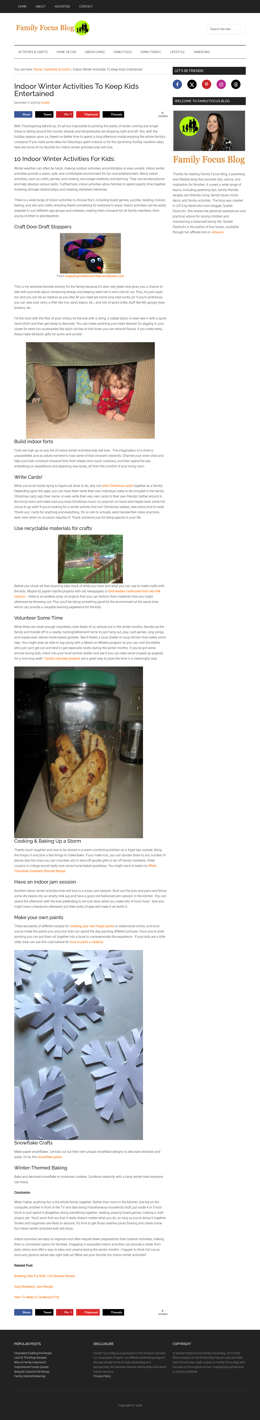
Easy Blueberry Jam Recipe (33, 1287)
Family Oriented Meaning (29, 1376)
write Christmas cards (117, 486)
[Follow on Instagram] (221, 84)
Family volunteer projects (62, 658)
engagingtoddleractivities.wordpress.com (94, 276)
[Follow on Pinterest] (206, 84)
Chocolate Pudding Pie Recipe (33, 1353)
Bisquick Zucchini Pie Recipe (31, 1371)
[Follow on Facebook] (177, 84)
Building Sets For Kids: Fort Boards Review (44, 1276)
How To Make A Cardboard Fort (36, 1297)
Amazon (218, 232)
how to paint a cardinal (86, 942)
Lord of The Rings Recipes (30, 1357)
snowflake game (50, 1157)
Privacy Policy (102, 1376)
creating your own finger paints (92, 926)
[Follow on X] (192, 84)
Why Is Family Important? (30, 1362)
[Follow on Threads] (235, 84)
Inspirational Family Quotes (31, 1367)
